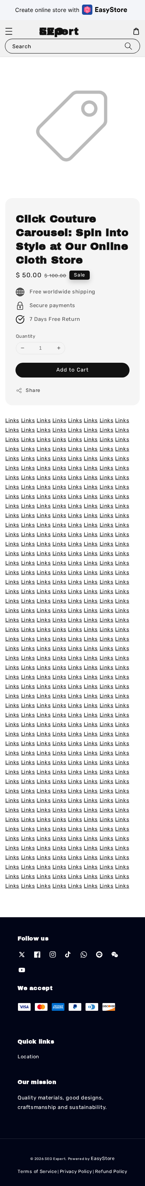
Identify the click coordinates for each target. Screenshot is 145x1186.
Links (12, 420)
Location (28, 1057)
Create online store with (47, 9)
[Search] (128, 46)
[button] (9, 31)
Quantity (25, 336)
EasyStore (102, 1158)
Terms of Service (37, 1171)
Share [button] (33, 390)
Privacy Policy (76, 1171)
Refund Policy (111, 1171)
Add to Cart (72, 370)
